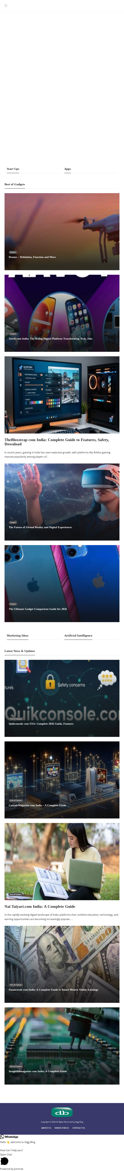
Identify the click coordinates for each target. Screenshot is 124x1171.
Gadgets (13, 252)
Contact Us (78, 1128)
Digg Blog (79, 1122)
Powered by (11, 1169)
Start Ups (16, 30)
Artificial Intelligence (101, 68)
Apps (15, 147)
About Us (46, 1128)
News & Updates (16, 719)
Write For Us (62, 1128)
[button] (62, 1160)
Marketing (17, 72)
